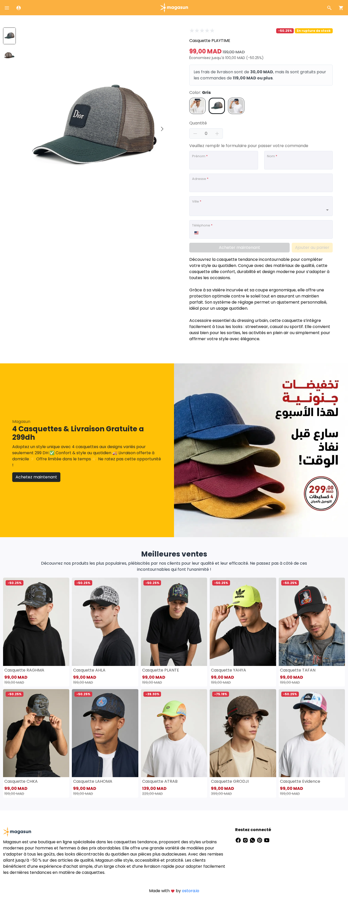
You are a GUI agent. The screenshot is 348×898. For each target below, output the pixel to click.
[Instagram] (245, 840)
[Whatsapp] (253, 840)
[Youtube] (267, 840)
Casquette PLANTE (160, 670)
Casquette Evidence (300, 781)
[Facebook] (238, 840)
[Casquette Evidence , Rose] (312, 733)
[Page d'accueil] (174, 7)
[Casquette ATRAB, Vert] (174, 733)
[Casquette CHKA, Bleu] (36, 733)
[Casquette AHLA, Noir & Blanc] (105, 622)
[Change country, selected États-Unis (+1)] (196, 233)
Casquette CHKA (21, 781)
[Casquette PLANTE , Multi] (174, 622)
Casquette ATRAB (160, 781)
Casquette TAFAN (297, 670)
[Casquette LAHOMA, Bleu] (105, 733)
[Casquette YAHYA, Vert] (243, 622)
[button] (162, 129)
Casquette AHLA (89, 670)
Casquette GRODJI (230, 781)
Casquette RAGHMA (24, 670)
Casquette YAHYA (228, 670)
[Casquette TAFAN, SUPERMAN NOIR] (312, 622)
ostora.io (190, 891)
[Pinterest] (260, 840)
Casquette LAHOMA (92, 781)
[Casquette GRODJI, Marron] (243, 733)
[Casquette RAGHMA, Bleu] (36, 622)
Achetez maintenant (36, 477)
